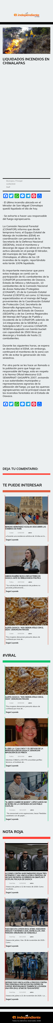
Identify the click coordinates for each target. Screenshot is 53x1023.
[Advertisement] (26, 95)
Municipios (10, 181)
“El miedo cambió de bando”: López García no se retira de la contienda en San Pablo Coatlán (26, 804)
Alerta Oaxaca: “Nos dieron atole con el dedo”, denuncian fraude (24, 629)
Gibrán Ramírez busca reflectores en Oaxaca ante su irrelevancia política (23, 577)
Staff (8, 187)
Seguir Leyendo (12, 540)
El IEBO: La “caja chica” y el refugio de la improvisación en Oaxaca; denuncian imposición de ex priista (24, 751)
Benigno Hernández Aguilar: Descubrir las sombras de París (25, 528)
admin (30, 532)
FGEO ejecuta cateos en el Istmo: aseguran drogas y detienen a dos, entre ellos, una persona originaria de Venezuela (25, 931)
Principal (18, 181)
